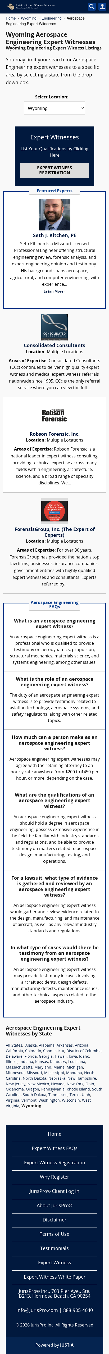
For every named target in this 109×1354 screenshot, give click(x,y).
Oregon (32, 1090)
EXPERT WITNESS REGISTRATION (54, 170)
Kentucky (58, 1062)
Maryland (42, 1068)
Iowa (73, 1057)
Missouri (34, 1073)
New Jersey (15, 1084)
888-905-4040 (78, 1310)
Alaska (31, 1046)
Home (11, 18)
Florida (31, 1057)
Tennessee (57, 1095)
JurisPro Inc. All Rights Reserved (62, 1325)
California (14, 1051)
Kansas (41, 1062)
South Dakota (34, 1095)
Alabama (46, 1046)
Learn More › (54, 291)
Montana (74, 1073)
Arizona (81, 1046)
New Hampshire (81, 1079)
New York (75, 1084)
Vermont (29, 1101)
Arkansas (65, 1046)
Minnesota (15, 1073)
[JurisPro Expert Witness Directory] (41, 7)
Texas (75, 1095)
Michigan (75, 1068)
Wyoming (29, 18)
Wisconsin (71, 1101)
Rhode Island (78, 1090)
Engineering (52, 18)
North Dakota (34, 1079)
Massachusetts (19, 1068)
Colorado (33, 1051)
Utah (86, 1095)
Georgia (46, 1057)
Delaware (14, 1057)
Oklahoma (15, 1090)
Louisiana (76, 1062)
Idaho (84, 1057)
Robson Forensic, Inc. (55, 434)
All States (14, 1046)
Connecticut (53, 1051)
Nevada (58, 1084)
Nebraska (56, 1079)
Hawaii (61, 1057)
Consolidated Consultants (54, 345)
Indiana (26, 1062)
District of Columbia (84, 1051)
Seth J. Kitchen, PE (54, 235)
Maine (59, 1068)
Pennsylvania (53, 1090)
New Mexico (38, 1084)
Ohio (89, 1084)
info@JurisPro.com (37, 1310)
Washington (49, 1101)
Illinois (11, 1062)
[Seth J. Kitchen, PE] (54, 214)
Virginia (12, 1101)
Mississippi (54, 1073)
